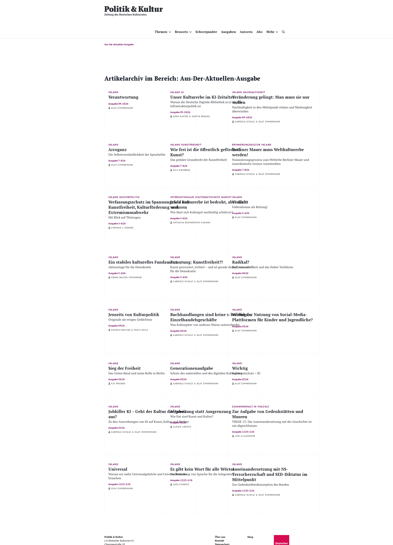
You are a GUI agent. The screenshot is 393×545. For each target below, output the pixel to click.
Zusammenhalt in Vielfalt (250, 406)
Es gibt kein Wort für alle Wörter (202, 474)
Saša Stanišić (181, 484)
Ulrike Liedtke (182, 426)
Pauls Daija (141, 329)
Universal (147, 476)
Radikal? (262, 267)
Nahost (226, 197)
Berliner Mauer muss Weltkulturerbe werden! (270, 159)
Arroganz (136, 154)
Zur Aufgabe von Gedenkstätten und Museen (272, 421)
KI (182, 92)
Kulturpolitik (129, 197)
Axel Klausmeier (245, 436)
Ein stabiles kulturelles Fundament (142, 267)
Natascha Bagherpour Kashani (192, 222)
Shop (250, 537)
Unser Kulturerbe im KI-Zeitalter (206, 104)
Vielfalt (250, 207)
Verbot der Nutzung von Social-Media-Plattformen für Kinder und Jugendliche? (272, 320)
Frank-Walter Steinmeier (126, 277)
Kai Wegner (118, 383)
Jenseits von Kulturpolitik (133, 319)
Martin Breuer (201, 116)
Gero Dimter (180, 116)
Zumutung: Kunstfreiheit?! (211, 269)
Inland (113, 92)
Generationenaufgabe (206, 373)
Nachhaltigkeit (254, 92)
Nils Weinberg (181, 170)
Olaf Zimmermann (122, 108)
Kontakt (219, 540)
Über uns (220, 537)
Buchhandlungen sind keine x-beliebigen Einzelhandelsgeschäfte (210, 322)
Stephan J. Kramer (122, 227)
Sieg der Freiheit (136, 373)
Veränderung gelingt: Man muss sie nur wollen (272, 106)
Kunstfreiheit (191, 144)
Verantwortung (123, 99)
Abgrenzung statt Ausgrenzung (200, 416)
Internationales (182, 197)
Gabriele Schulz (245, 121)
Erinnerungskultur (246, 144)
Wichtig (246, 373)
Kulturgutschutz (207, 197)
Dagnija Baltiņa (120, 329)
